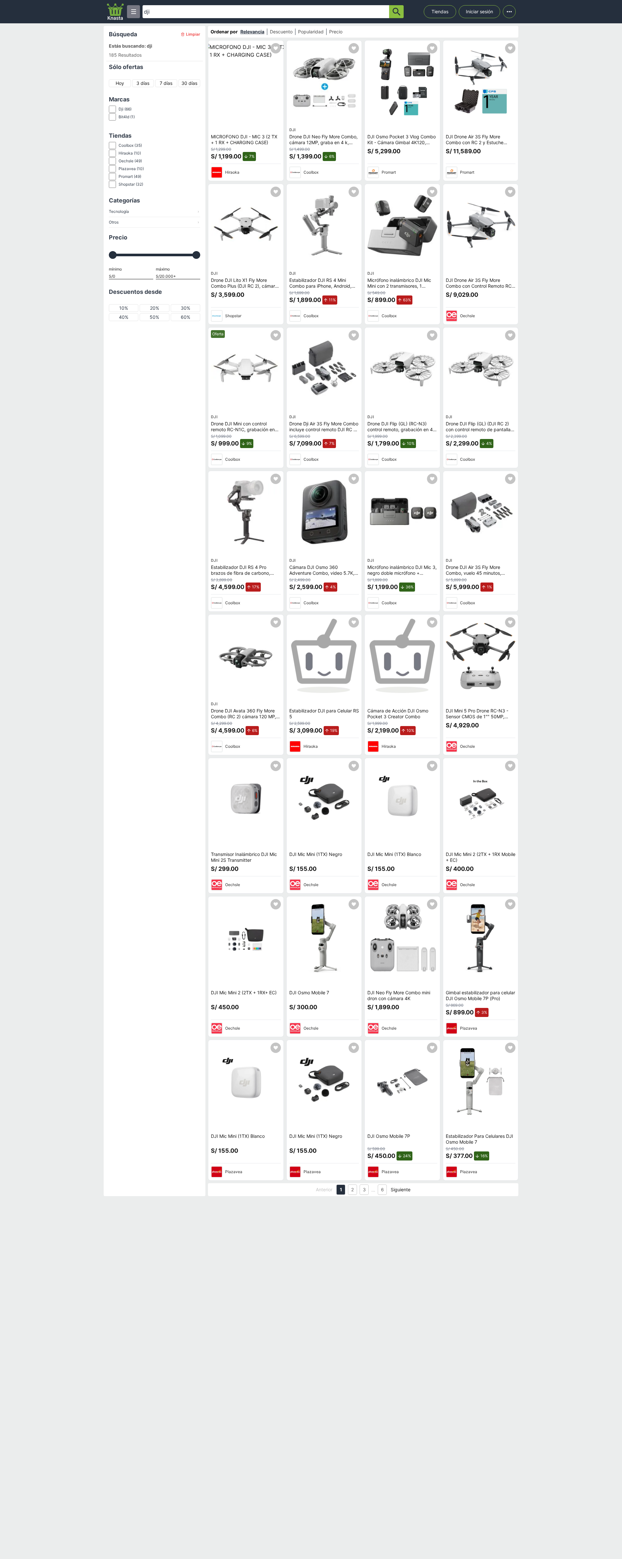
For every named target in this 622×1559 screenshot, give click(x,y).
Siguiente (400, 1189)
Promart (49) (130, 176)
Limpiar (193, 34)
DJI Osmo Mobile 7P (388, 1136)
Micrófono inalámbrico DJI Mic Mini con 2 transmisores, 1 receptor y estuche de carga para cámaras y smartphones (399, 288)
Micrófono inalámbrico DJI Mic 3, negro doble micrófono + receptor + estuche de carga (402, 572)
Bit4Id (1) (127, 116)
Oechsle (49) (130, 160)
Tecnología (154, 211)
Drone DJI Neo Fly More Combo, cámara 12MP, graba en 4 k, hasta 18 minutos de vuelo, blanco (323, 145)
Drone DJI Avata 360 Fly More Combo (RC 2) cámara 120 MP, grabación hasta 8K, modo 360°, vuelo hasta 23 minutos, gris (245, 719)
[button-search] (396, 11)
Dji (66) (125, 109)
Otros (154, 222)
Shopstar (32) (131, 184)
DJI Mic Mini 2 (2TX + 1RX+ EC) (244, 992)
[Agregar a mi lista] (276, 48)
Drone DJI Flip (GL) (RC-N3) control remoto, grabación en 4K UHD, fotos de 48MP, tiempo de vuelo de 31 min (401, 432)
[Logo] (115, 12)
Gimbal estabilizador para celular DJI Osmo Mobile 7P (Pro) (480, 995)
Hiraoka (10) (130, 153)
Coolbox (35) (130, 145)
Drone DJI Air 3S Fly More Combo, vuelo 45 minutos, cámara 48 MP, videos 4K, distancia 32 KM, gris (473, 575)
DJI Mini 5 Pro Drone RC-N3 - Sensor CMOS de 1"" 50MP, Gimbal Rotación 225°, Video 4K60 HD (477, 719)
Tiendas (440, 11)
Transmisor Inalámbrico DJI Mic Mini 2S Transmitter (244, 857)
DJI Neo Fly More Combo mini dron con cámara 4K (398, 995)
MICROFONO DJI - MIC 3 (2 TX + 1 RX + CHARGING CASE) (244, 139)
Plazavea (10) (131, 168)
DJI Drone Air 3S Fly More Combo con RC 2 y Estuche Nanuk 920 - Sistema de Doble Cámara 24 (478, 145)
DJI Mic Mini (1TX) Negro (315, 854)
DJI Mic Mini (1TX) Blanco (394, 854)
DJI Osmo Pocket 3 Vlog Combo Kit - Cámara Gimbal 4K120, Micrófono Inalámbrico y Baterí (401, 142)
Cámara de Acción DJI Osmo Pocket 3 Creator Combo (397, 713)
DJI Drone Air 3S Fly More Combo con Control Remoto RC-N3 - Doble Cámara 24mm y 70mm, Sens (479, 288)
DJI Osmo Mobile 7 (309, 992)
